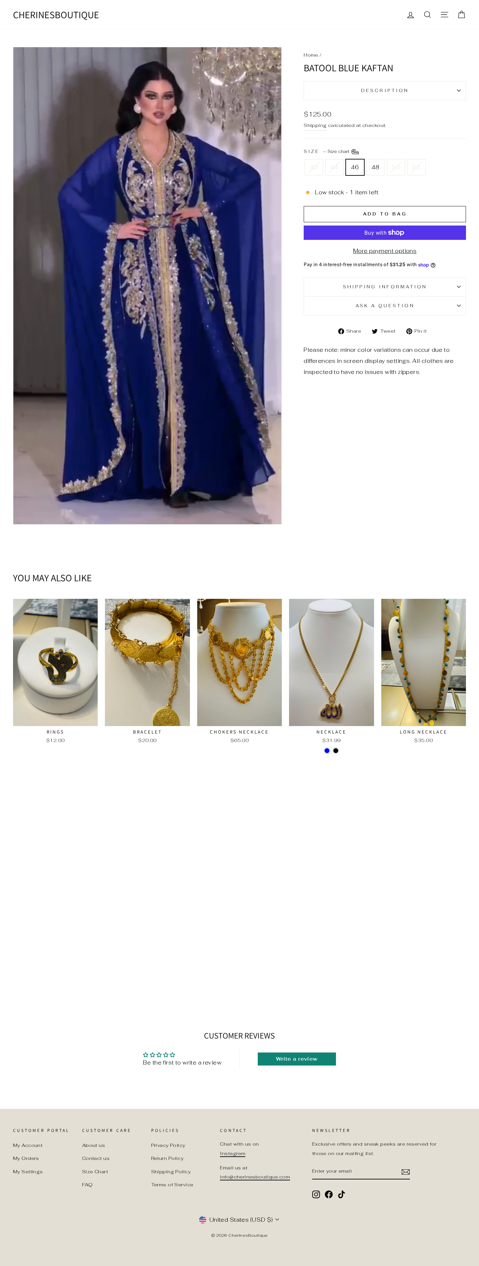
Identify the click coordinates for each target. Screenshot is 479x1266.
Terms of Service (172, 1184)
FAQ (87, 1184)
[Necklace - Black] (336, 751)
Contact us (95, 1158)
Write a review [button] (297, 1058)
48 (375, 167)
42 (314, 167)
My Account (27, 1145)
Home (311, 55)
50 (396, 167)
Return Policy (167, 1158)
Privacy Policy (168, 1145)
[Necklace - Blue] (327, 751)
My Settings (28, 1171)
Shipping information (385, 287)
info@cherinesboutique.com (255, 1177)
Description (385, 90)
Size (327, 151)
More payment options (385, 251)
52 (416, 167)
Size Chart (95, 1171)
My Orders (26, 1158)
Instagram (232, 1153)
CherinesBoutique (56, 15)
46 (355, 167)
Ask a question (385, 306)
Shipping (315, 125)
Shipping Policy (171, 1171)
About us (93, 1145)
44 (334, 167)
